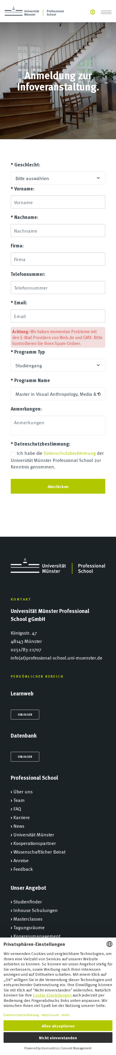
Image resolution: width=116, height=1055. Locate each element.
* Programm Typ (28, 351)
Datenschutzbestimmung (69, 452)
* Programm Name (30, 380)
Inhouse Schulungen (35, 910)
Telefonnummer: (28, 274)
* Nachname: (24, 217)
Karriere (21, 817)
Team (19, 800)
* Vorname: (22, 188)
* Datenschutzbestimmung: (40, 443)
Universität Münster (33, 834)
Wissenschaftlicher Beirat (39, 851)
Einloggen (25, 714)
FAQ (17, 808)
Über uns (23, 791)
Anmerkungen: (26, 408)
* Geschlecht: (25, 164)
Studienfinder (27, 901)
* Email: (19, 302)
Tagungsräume (29, 927)
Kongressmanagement (36, 935)
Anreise (21, 860)
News (18, 825)
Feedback (23, 868)
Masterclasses (28, 918)
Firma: (17, 245)
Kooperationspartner (34, 843)
